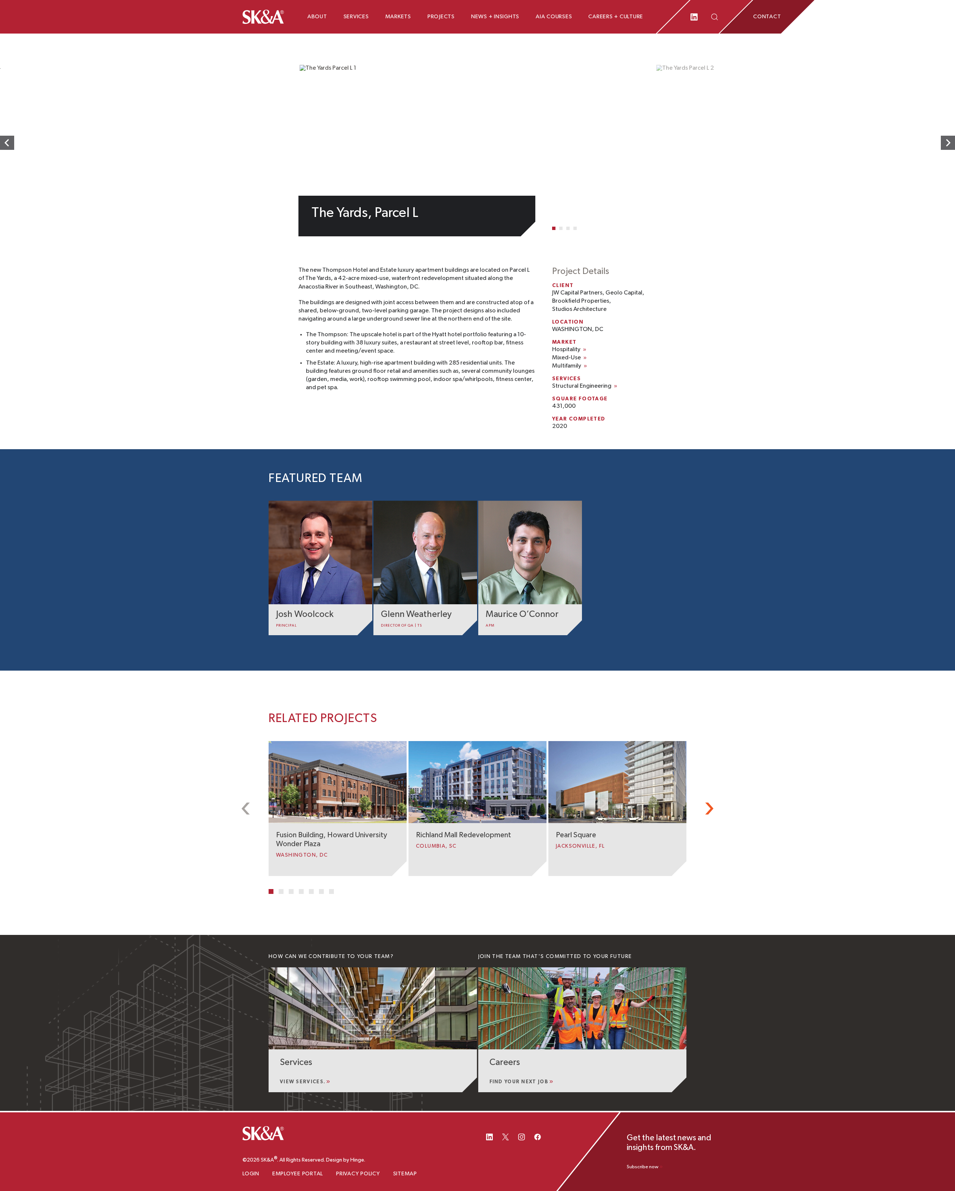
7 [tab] (331, 891)
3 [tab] (568, 228)
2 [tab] (561, 228)
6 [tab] (321, 891)
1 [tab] (553, 228)
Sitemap (405, 1173)
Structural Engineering (581, 386)
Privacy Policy (358, 1173)
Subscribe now (642, 1167)
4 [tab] (575, 228)
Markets (398, 16)
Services (356, 16)
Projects (441, 16)
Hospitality (566, 350)
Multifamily (566, 366)
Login (250, 1173)
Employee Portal (297, 1173)
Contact (767, 16)
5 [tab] (311, 891)
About (317, 16)
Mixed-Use (566, 358)
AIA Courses (554, 16)
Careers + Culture (615, 16)
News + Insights (495, 16)
